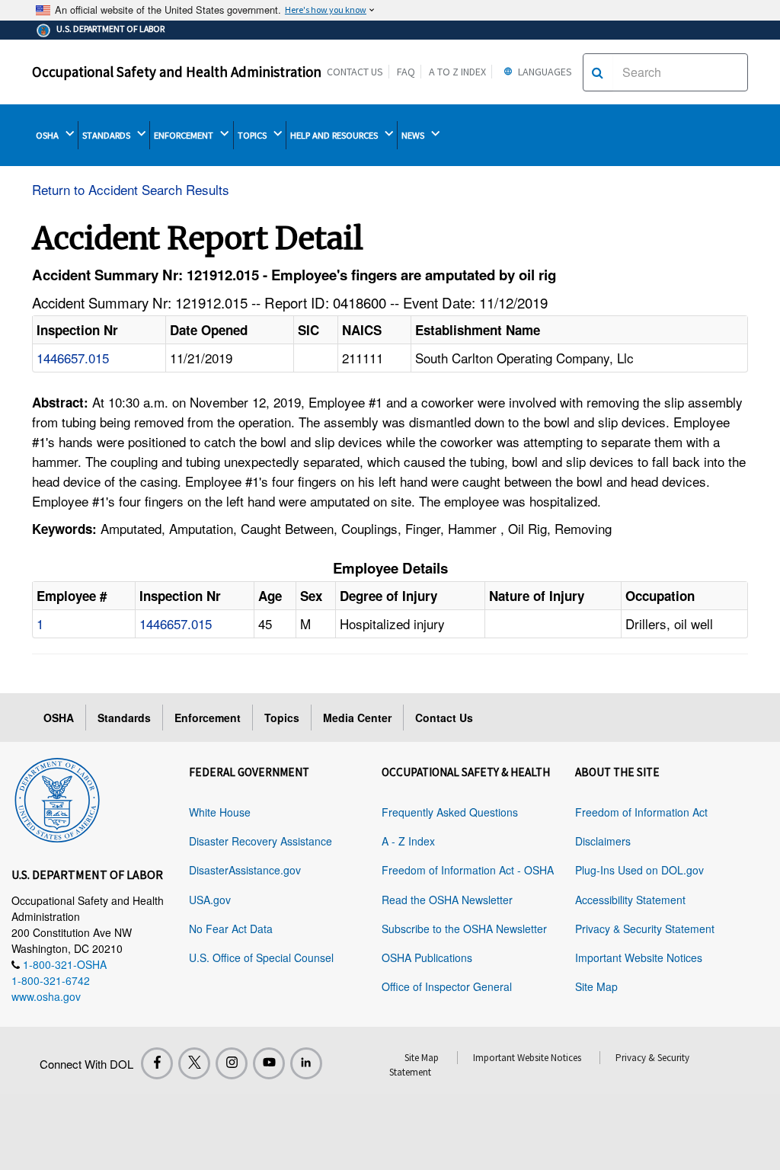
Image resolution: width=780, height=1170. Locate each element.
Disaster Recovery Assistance (260, 841)
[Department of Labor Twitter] (194, 1063)
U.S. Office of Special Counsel (261, 957)
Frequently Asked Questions (450, 812)
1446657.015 (73, 357)
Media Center (357, 717)
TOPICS (253, 135)
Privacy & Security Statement (644, 928)
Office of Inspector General (447, 986)
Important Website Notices (638, 957)
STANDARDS (107, 135)
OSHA (48, 135)
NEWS (414, 135)
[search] (597, 72)
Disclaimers (603, 841)
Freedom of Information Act (641, 812)
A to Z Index (457, 71)
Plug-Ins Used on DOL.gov (639, 870)
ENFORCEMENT (185, 135)
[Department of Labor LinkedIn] (306, 1063)
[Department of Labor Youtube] (269, 1063)
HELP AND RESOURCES (335, 135)
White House (220, 812)
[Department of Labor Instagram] (232, 1063)
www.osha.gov (46, 996)
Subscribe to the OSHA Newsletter (464, 928)
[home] (57, 797)
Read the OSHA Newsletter (447, 899)
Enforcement (207, 717)
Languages (544, 71)
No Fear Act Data (231, 928)
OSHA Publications (427, 957)
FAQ (406, 71)
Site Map (596, 986)
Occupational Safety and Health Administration (176, 71)
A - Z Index (408, 841)
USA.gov (210, 899)
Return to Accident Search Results (130, 189)
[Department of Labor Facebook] (157, 1063)
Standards (124, 717)
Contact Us (355, 71)
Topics (281, 717)
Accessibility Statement (630, 899)
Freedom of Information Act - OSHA (468, 870)
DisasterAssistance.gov (245, 870)
